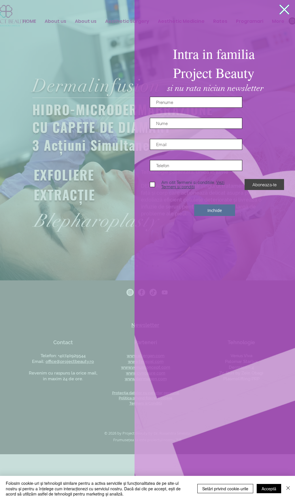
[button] (284, 9)
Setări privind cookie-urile (225, 488)
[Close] (288, 488)
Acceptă (269, 488)
